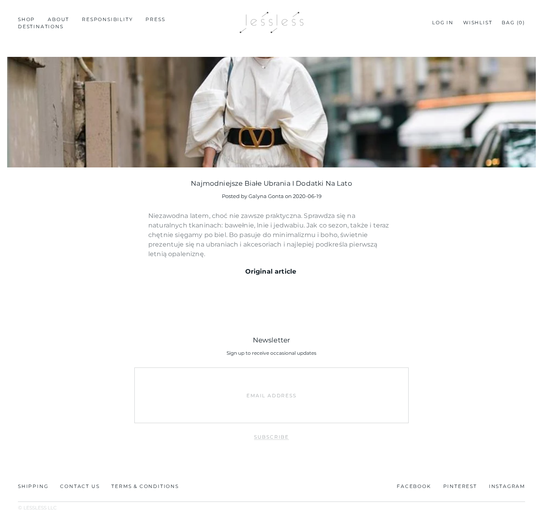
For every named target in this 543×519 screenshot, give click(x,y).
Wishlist (477, 22)
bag (513, 22)
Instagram (507, 486)
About (58, 19)
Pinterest (460, 486)
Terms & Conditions (144, 486)
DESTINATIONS (41, 26)
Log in (443, 22)
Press (155, 19)
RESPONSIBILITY (107, 19)
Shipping (33, 486)
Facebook (414, 486)
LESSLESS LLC (40, 508)
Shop (26, 19)
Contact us (79, 486)
